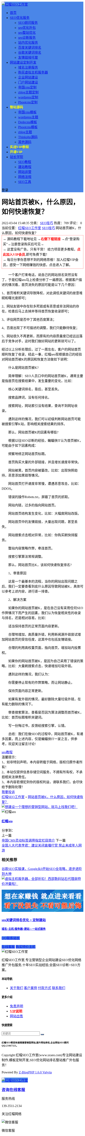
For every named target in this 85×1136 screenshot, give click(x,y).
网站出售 (16, 1016)
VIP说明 (16, 1011)
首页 (13, 13)
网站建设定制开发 (23, 62)
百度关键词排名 (29, 47)
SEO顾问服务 (28, 22)
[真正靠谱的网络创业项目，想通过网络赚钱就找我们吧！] (42, 910)
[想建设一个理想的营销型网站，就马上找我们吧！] (40, 807)
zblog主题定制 (28, 92)
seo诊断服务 (27, 37)
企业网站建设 (28, 77)
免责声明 (16, 1006)
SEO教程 (24, 162)
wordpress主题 (28, 117)
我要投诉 (8, 792)
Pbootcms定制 (28, 102)
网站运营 (24, 172)
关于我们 (16, 988)
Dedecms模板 (27, 122)
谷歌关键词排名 (29, 52)
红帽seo (7, 821)
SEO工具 (24, 182)
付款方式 (44, 988)
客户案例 (30, 988)
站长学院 (16, 157)
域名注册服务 (28, 67)
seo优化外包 (27, 27)
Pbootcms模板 (28, 127)
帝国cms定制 (27, 87)
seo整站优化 (27, 32)
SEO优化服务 (20, 17)
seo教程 (7, 752)
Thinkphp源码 (28, 137)
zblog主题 (25, 132)
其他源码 (24, 142)
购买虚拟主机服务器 (33, 72)
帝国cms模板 (27, 112)
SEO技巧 (46, 223)
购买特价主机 (25, 946)
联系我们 (58, 988)
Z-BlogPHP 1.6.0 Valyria (35, 1072)
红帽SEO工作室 (29, 228)
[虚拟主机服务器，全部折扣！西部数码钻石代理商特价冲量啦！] (42, 884)
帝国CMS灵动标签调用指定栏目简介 (28, 840)
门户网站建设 (28, 82)
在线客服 (8, 946)
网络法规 (24, 177)
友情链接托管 (28, 57)
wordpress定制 (28, 97)
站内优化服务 (28, 42)
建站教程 (24, 167)
